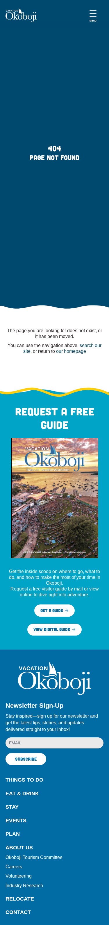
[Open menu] (93, 15)
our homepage (71, 351)
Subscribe (26, 759)
